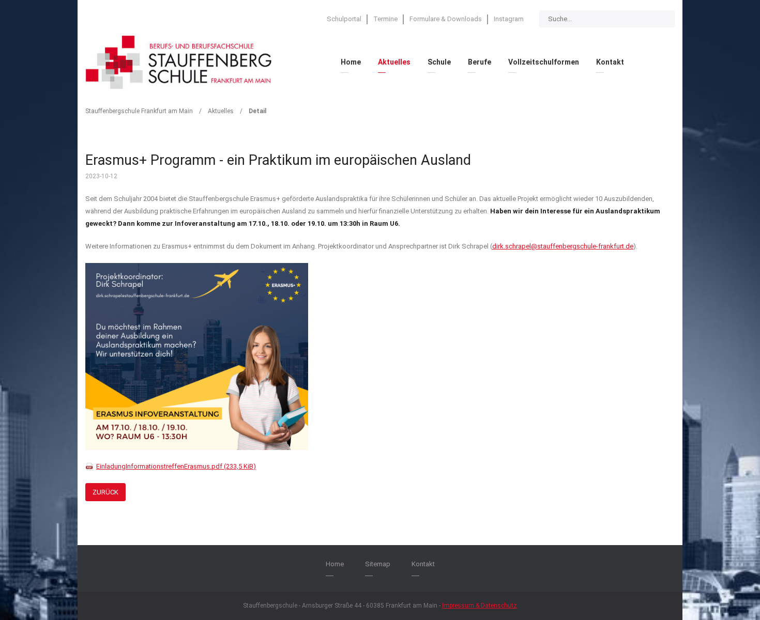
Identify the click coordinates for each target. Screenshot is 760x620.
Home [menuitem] (351, 62)
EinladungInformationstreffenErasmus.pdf (176, 466)
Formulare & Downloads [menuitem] (445, 19)
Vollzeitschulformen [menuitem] (543, 62)
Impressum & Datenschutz (479, 605)
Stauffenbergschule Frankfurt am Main (139, 111)
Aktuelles (221, 111)
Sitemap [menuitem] (377, 564)
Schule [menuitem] (439, 62)
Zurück (105, 492)
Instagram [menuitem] (509, 19)
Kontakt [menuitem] (610, 62)
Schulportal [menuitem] (344, 19)
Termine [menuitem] (385, 19)
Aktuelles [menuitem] (394, 62)
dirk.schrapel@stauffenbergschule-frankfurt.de (562, 246)
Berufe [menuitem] (479, 62)
